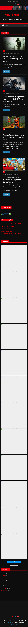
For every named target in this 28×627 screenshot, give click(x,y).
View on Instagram (15, 561)
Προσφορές (4, 588)
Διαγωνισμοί (4, 583)
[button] (14, 258)
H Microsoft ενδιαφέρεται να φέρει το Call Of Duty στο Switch (14, 99)
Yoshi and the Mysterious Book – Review (11, 233)
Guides (2, 573)
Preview (3, 575)
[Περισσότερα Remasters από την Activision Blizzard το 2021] (14, 122)
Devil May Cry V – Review (7, 231)
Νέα (4, 50)
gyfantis (12, 132)
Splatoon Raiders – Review (7, 226)
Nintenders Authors (14, 53)
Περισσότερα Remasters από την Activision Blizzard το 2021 (14, 137)
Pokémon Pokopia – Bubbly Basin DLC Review (12, 223)
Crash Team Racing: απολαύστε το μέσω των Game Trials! (13, 179)
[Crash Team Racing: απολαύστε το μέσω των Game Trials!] (14, 164)
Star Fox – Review (5, 228)
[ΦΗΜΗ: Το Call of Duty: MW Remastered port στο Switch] (14, 43)
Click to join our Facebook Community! (14, 19)
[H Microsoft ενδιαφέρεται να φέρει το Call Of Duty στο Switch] (14, 83)
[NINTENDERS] (14, 7)
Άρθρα (2, 580)
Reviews (3, 578)
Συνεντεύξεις (4, 590)
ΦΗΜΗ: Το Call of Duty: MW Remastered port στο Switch (14, 58)
